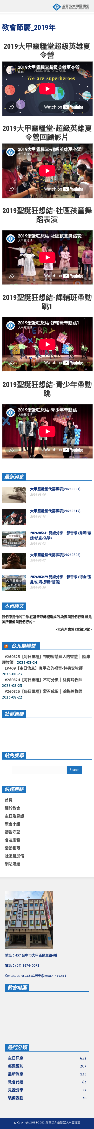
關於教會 (12, 808)
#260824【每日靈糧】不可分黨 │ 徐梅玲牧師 (43, 679)
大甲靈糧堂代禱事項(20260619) (55, 511)
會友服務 (12, 840)
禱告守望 (12, 832)
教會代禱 (47, 1082)
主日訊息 (47, 1058)
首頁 (9, 800)
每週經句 (47, 1066)
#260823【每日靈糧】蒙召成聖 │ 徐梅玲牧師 (43, 691)
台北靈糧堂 (23, 646)
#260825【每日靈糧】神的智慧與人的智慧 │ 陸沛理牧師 (46, 659)
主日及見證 (14, 816)
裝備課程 (47, 1097)
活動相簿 (12, 847)
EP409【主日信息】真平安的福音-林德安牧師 (44, 668)
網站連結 (12, 863)
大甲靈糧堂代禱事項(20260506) (55, 555)
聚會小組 (12, 824)
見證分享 (47, 1089)
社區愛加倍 (14, 855)
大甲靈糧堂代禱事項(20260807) (55, 489)
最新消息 (14, 477)
